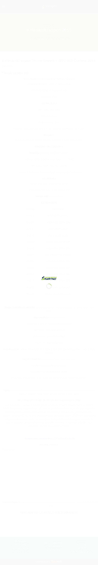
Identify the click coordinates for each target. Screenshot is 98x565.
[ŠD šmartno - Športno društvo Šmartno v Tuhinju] (49, 278)
